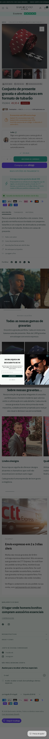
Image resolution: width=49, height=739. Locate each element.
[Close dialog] (47, 356)
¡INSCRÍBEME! (12, 376)
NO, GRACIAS (12, 379)
